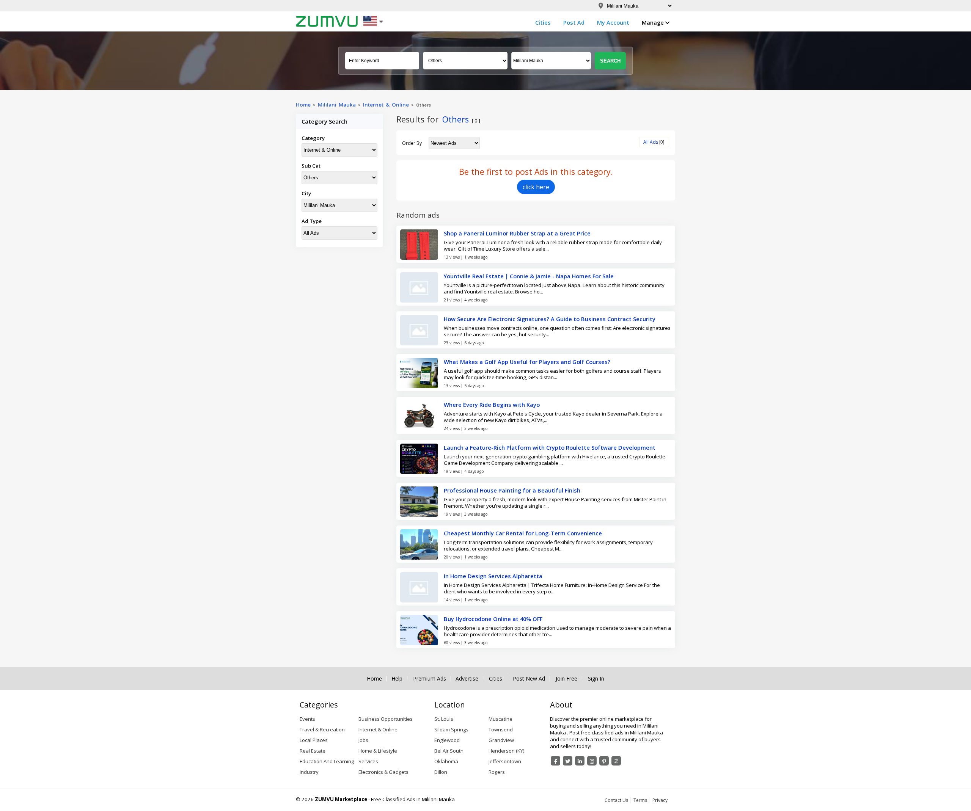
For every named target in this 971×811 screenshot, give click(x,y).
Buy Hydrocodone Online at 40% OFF (493, 619)
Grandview (501, 740)
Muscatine (500, 718)
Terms (640, 800)
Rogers (497, 772)
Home (303, 104)
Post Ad (573, 22)
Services (368, 761)
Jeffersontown (505, 761)
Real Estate (312, 750)
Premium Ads (429, 678)
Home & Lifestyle (377, 750)
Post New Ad (529, 678)
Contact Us (616, 800)
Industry (309, 772)
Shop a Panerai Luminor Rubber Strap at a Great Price (517, 233)
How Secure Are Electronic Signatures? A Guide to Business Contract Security (549, 319)
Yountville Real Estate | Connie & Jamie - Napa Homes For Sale (529, 276)
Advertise (467, 678)
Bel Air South (449, 750)
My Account (613, 22)
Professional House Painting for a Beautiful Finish (512, 490)
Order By (412, 143)
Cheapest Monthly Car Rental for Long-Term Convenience (523, 533)
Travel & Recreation (322, 729)
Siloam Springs (451, 729)
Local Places (314, 740)
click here (536, 187)
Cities (543, 22)
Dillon (440, 772)
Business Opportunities (385, 718)
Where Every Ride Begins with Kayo (492, 404)
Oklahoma (446, 761)
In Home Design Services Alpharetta (493, 576)
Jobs (363, 740)
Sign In (596, 678)
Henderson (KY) (506, 750)
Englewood (447, 740)
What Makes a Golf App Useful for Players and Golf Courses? (527, 361)
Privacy (660, 800)
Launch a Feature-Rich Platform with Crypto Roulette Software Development (549, 447)
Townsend (501, 729)
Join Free (566, 678)
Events (307, 718)
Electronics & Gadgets (383, 772)
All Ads (650, 142)
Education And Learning (327, 761)
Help (396, 678)
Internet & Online (386, 104)
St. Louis (443, 718)
